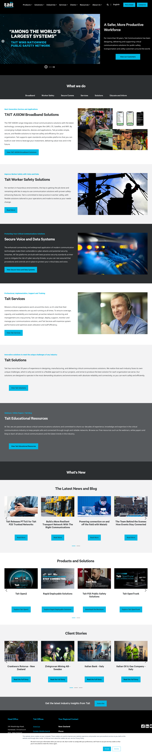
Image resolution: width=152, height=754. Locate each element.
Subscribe (100, 703)
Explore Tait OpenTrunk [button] (131, 609)
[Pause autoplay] (46, 66)
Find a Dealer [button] (129, 5)
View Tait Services (13, 333)
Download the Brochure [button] (94, 609)
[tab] (54, 67)
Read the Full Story (21, 679)
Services (84, 96)
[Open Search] (108, 4)
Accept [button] (107, 749)
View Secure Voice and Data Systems (21, 270)
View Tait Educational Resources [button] (23, 446)
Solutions (99, 96)
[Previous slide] (2, 41)
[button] (6, 518)
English (116, 4)
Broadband (30, 96)
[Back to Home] (8, 5)
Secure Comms (67, 96)
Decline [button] (116, 749)
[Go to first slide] (97, 41)
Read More (11, 210)
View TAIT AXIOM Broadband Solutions (21, 152)
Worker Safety (48, 96)
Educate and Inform (118, 96)
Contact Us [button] (142, 5)
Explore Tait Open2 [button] (21, 609)
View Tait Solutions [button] (18, 388)
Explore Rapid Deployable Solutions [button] (57, 609)
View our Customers (128, 57)
